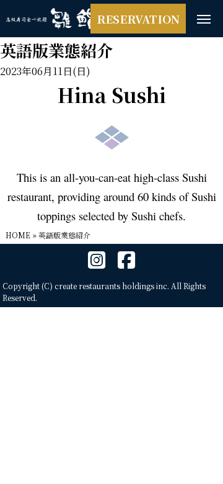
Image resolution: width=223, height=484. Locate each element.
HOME (18, 235)
